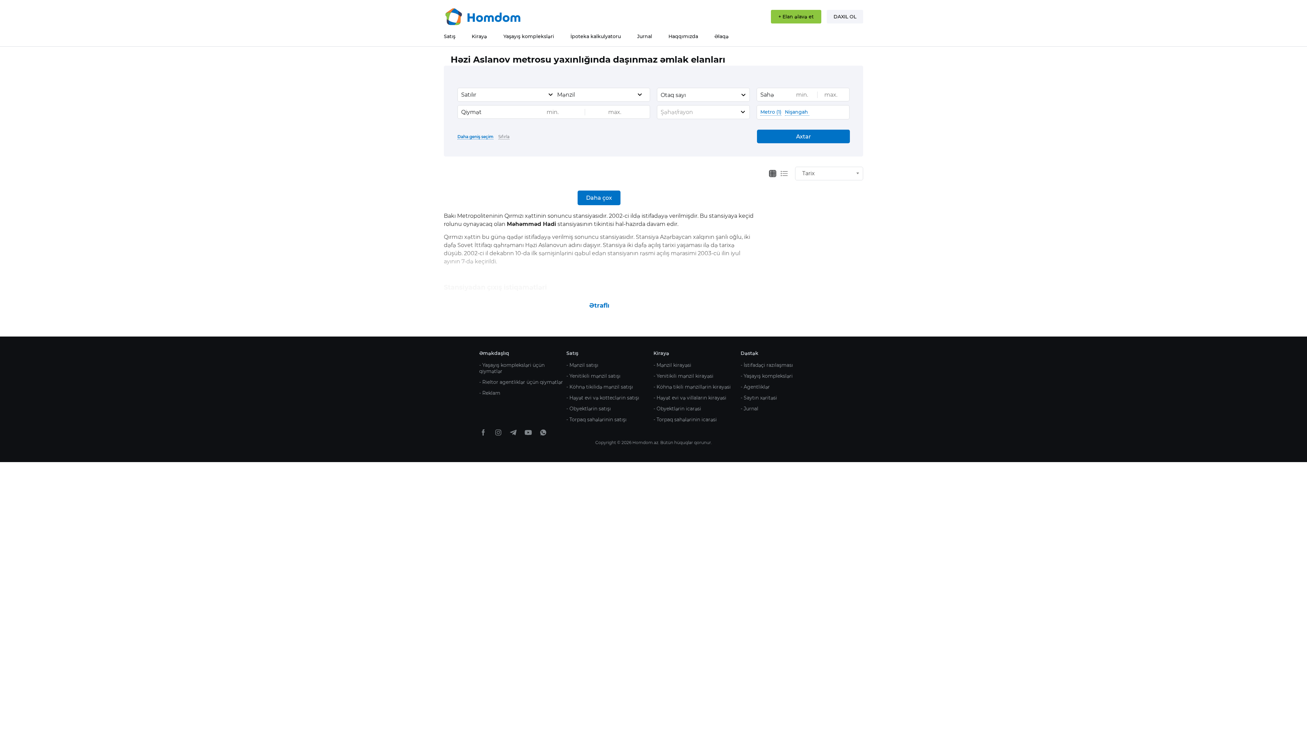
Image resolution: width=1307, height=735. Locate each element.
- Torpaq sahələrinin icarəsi (685, 419)
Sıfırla (504, 136)
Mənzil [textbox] (566, 95)
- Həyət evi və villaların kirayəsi (690, 398)
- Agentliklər (755, 387)
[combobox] (507, 95)
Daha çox (599, 198)
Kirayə (479, 36)
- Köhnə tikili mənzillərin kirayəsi (692, 387)
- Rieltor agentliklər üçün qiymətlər (521, 382)
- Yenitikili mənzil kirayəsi (683, 376)
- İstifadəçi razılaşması (767, 365)
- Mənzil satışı (582, 365)
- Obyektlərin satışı (588, 409)
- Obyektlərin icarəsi (677, 409)
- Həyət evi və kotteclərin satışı (602, 398)
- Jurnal (749, 409)
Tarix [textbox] (808, 173)
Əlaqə (721, 36)
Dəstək (749, 353)
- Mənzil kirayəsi (672, 365)
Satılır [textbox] (468, 95)
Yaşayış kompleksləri (528, 36)
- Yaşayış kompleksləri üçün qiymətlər (512, 368)
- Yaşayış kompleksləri (767, 376)
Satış (449, 36)
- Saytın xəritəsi (759, 398)
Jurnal (644, 36)
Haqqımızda (683, 36)
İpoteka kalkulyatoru (595, 36)
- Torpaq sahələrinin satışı (596, 419)
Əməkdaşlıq (494, 353)
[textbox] (703, 112)
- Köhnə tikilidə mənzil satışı (599, 387)
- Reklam (489, 393)
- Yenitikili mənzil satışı (593, 376)
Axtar (803, 136)
